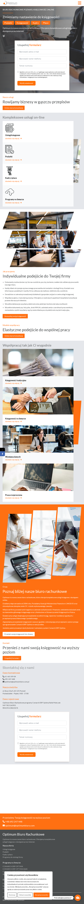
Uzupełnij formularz (11, 658)
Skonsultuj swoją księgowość (15, 316)
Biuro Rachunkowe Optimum (13, 900)
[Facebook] (2, 453)
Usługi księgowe (9, 849)
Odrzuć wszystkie (25, 895)
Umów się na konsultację (13, 108)
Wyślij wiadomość (26, 83)
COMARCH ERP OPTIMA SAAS (15, 869)
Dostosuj (12, 895)
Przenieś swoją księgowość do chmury (18, 634)
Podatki (6, 852)
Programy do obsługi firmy (13, 857)
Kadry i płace (7, 854)
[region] (28, 885)
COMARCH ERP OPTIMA (13, 866)
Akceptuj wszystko (41, 895)
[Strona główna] (10, 3)
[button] (77, 898)
